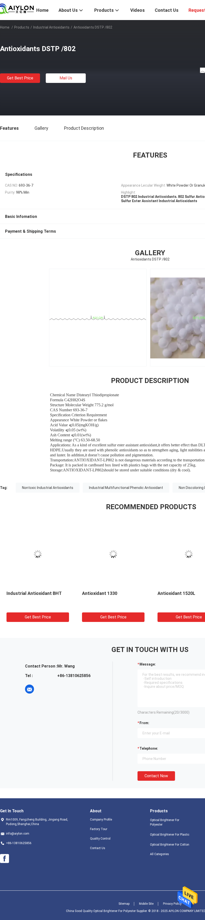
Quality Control (100, 838)
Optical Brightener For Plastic (169, 834)
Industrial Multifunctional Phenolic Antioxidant (126, 488)
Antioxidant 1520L (176, 593)
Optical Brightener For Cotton (169, 844)
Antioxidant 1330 (99, 593)
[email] (29, 689)
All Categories (159, 854)
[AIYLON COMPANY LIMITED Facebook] (4, 858)
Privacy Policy (172, 903)
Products (21, 27)
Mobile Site (146, 903)
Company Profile (101, 819)
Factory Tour (98, 829)
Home (5, 27)
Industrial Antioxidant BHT (34, 593)
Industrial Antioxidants (51, 27)
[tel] (43, 689)
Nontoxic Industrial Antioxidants (47, 488)
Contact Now (156, 775)
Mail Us (66, 78)
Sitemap (124, 903)
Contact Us (97, 848)
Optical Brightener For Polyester (164, 822)
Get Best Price (20, 78)
